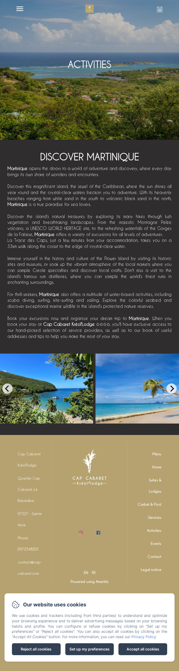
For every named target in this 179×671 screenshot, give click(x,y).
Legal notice (151, 569)
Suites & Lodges (155, 485)
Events (156, 543)
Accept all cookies (143, 649)
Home (156, 467)
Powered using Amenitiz (90, 581)
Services (154, 517)
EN (86, 572)
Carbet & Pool (149, 504)
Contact (154, 556)
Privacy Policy (143, 636)
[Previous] (7, 388)
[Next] (171, 388)
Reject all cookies (36, 649)
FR (93, 572)
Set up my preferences (89, 649)
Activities (154, 530)
